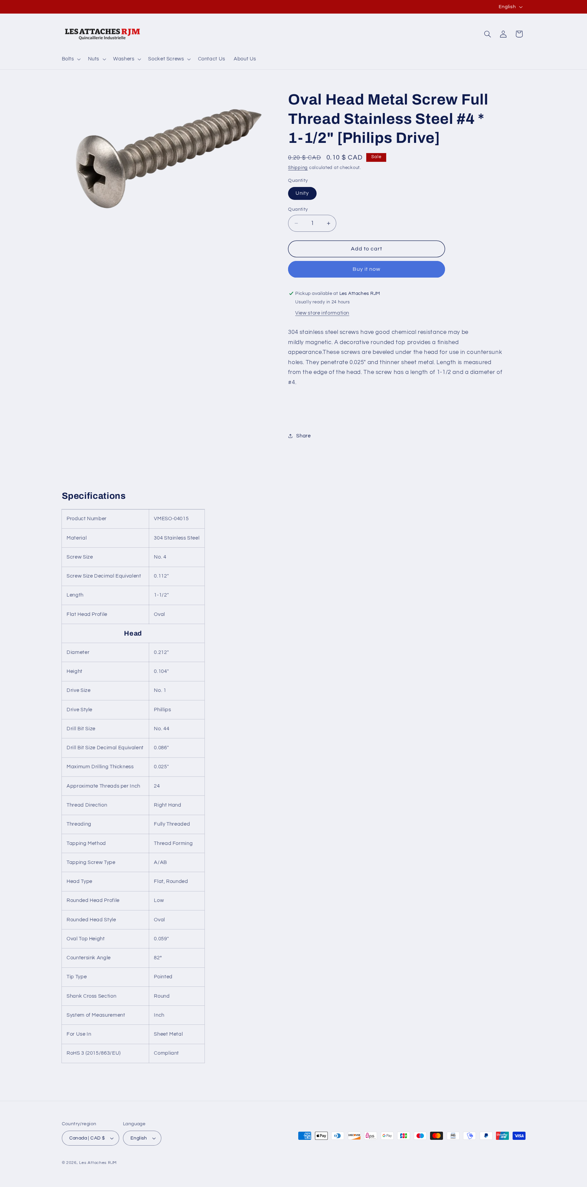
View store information (322, 313)
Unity (302, 193)
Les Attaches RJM (98, 1163)
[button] (70, 59)
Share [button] (303, 435)
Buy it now (367, 269)
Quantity (298, 209)
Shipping (298, 168)
